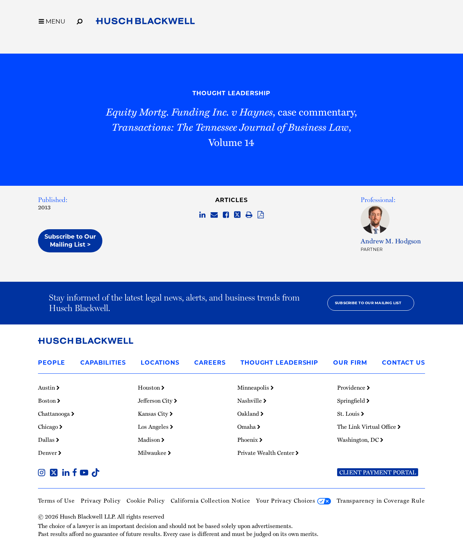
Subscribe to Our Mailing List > (70, 240)
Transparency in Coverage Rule (381, 500)
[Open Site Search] (79, 20)
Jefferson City (156, 400)
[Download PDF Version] (261, 215)
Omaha (247, 427)
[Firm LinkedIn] (67, 473)
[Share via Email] (214, 215)
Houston (149, 387)
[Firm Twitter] (55, 473)
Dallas (47, 440)
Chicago (48, 427)
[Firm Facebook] (76, 473)
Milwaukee (153, 453)
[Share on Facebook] (226, 215)
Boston (47, 400)
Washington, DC (358, 440)
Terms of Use (56, 500)
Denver (48, 453)
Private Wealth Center (266, 453)
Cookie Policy (146, 500)
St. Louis (349, 414)
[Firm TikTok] (95, 473)
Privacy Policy (101, 500)
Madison (149, 440)
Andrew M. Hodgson (391, 241)
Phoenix (248, 440)
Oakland (248, 414)
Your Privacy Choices (286, 500)
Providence (352, 387)
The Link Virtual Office (367, 427)
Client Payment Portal (377, 472)
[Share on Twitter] (237, 215)
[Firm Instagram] (43, 473)
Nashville (250, 400)
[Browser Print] (249, 215)
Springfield (351, 400)
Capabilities (103, 362)
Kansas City (154, 414)
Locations (160, 362)
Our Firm (350, 362)
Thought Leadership (231, 93)
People (51, 362)
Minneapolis (254, 387)
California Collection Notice (210, 500)
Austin (47, 387)
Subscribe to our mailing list (368, 303)
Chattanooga (54, 414)
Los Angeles (154, 427)
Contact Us (403, 362)
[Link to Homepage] (145, 22)
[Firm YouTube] (85, 473)
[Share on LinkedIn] (202, 215)
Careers (209, 362)
